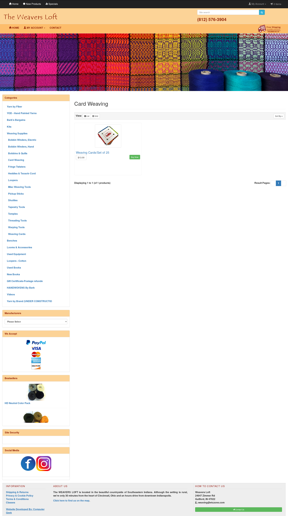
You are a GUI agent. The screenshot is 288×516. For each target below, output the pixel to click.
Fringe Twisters (16, 166)
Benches (12, 240)
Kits (9, 126)
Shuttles (12, 200)
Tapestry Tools (16, 207)
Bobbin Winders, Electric (21, 140)
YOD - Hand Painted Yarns (22, 113)
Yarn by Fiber (14, 106)
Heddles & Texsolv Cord (21, 173)
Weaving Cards (16, 234)
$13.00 (81, 157)
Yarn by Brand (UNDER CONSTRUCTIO (29, 301)
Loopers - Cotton (16, 260)
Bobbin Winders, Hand (20, 146)
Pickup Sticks (15, 193)
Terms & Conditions (17, 499)
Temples (12, 213)
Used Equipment (16, 254)
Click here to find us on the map (71, 500)
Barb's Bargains (16, 120)
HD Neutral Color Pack (17, 394)
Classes (10, 502)
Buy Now (134, 157)
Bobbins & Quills (17, 153)
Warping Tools (16, 227)
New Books (13, 274)
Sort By (278, 116)
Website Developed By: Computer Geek (25, 510)
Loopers (12, 180)
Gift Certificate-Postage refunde (25, 281)
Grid (96, 116)
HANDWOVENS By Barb (21, 287)
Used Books (14, 267)
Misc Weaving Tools (19, 187)
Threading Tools (17, 220)
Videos (11, 294)
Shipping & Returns (17, 492)
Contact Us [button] (239, 509)
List (87, 116)
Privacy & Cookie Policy (19, 495)
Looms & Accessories (19, 247)
